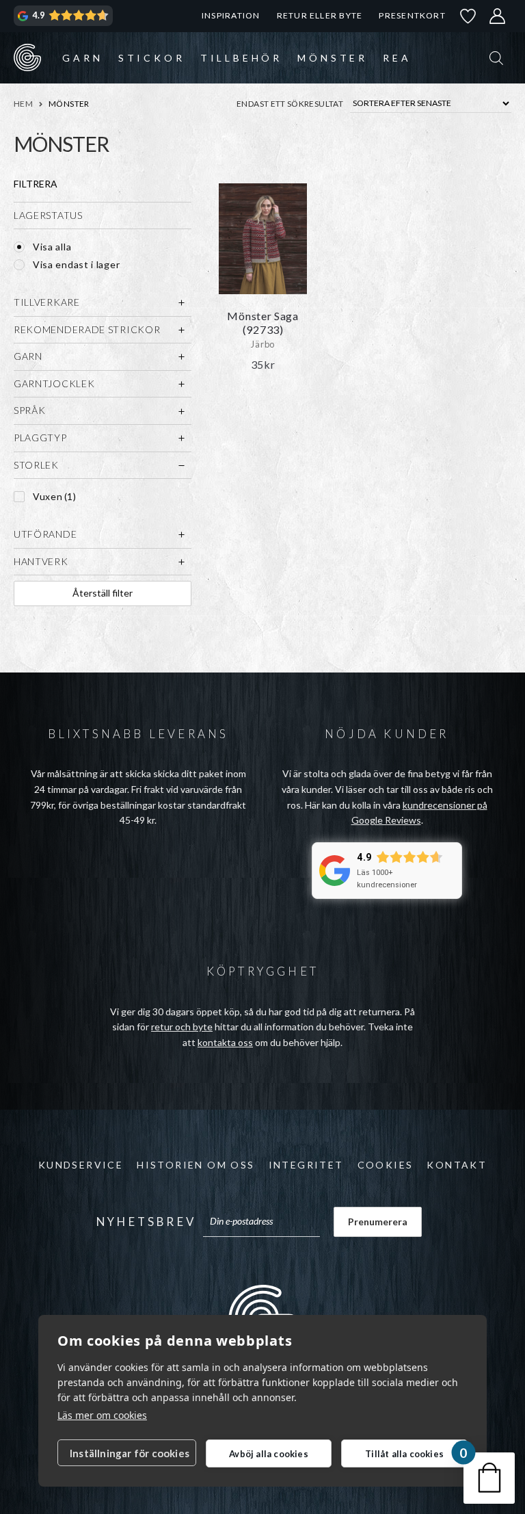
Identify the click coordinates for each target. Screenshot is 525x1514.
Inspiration (231, 15)
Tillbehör (241, 58)
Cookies (386, 1165)
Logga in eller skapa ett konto (497, 16)
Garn (82, 58)
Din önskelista (468, 16)
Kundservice (80, 1165)
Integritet (306, 1165)
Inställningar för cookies (129, 1453)
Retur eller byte (320, 15)
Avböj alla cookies (268, 1453)
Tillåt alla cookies (404, 1453)
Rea (397, 58)
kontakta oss (225, 1042)
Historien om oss (195, 1165)
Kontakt (457, 1165)
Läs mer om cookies (102, 1415)
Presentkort (412, 15)
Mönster (332, 58)
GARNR (27, 57)
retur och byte (182, 1026)
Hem (23, 104)
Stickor (151, 58)
